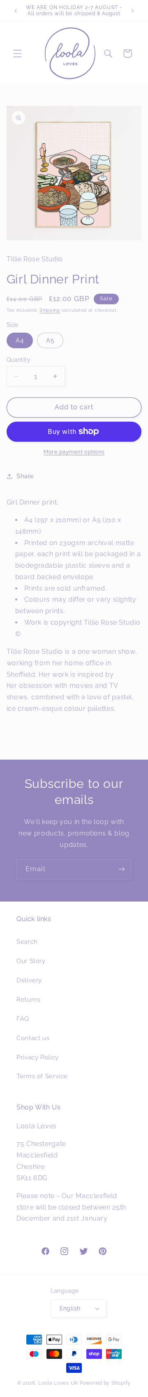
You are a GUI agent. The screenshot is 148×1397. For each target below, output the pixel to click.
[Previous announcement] (16, 11)
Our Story (31, 960)
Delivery (29, 980)
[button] (17, 53)
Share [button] (25, 476)
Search (27, 941)
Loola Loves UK (58, 1383)
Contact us (32, 1037)
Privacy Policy (37, 1057)
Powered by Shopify (105, 1383)
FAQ (22, 1018)
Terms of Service (42, 1076)
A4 (20, 340)
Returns (28, 999)
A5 (50, 340)
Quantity (18, 359)
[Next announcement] (132, 11)
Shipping (49, 310)
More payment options (74, 452)
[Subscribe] (121, 869)
